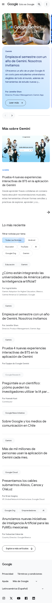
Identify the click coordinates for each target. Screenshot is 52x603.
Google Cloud (11, 472)
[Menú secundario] (46, 4)
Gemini (5, 170)
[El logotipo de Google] (7, 564)
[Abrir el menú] (3, 4)
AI (43, 510)
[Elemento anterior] (5, 115)
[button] (15, 103)
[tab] (13, 240)
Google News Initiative (15, 413)
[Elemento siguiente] (12, 115)
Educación (10, 264)
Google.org (10, 510)
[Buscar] (39, 4)
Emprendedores (29, 510)
